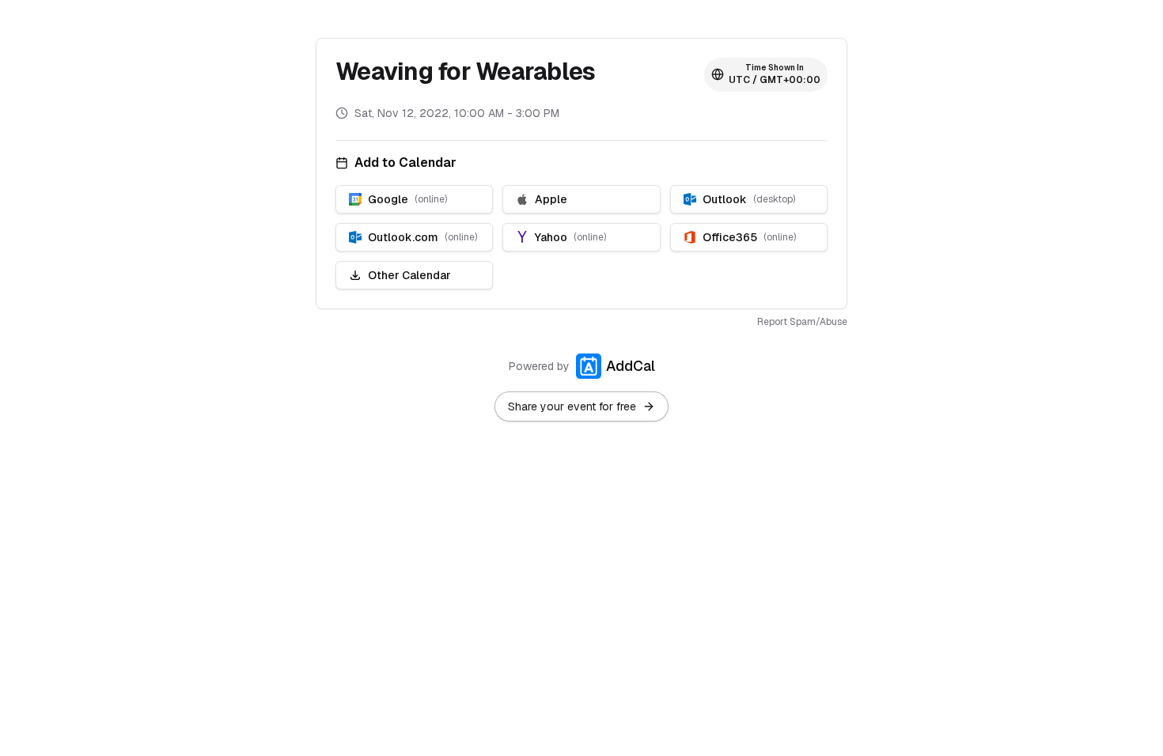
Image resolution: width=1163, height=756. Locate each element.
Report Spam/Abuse (802, 322)
